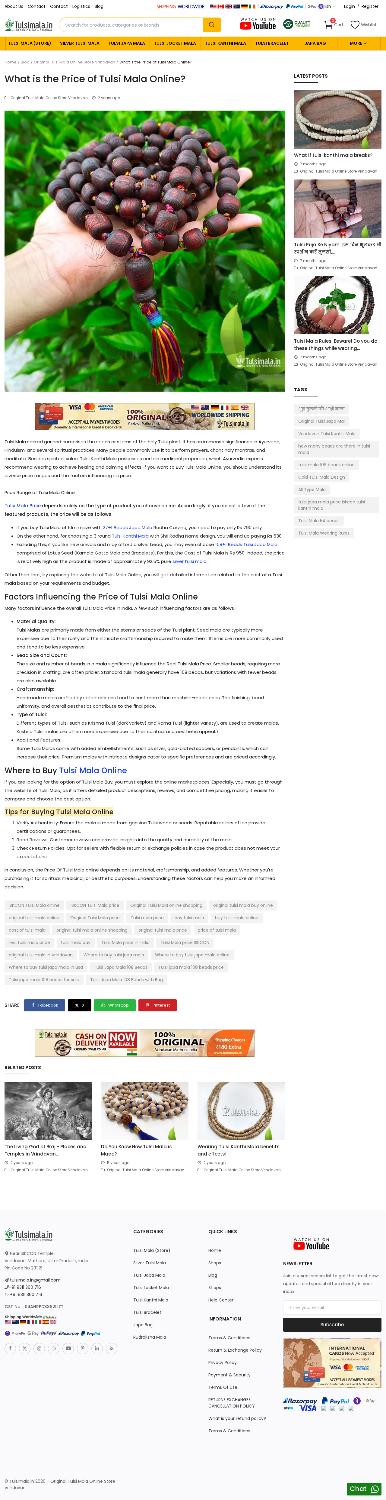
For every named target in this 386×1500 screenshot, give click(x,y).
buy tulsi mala (189, 918)
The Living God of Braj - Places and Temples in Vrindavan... (46, 1150)
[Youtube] (68, 1348)
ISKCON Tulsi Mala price (95, 905)
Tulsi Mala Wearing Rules (324, 533)
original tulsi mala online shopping (92, 930)
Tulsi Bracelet (272, 43)
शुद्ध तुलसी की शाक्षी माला (321, 409)
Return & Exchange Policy (235, 1350)
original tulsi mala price (162, 930)
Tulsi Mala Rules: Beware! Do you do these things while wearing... (335, 344)
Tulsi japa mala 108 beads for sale (44, 980)
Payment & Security (229, 1375)
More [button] (356, 43)
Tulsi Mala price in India (125, 942)
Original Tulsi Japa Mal (321, 421)
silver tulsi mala (189, 561)
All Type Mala (312, 490)
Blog (99, 6)
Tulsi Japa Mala (126, 43)
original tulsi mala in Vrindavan (41, 955)
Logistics (81, 6)
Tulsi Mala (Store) (29, 43)
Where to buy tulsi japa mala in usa (46, 967)
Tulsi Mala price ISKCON (184, 942)
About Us (14, 6)
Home (11, 62)
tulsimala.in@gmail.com (35, 1280)
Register (370, 6)
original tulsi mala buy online (243, 905)
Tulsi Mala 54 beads (319, 521)
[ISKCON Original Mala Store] (296, 24)
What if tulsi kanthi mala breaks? (333, 155)
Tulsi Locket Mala (175, 43)
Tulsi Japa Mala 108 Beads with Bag (126, 980)
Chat (358, 1488)
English (324, 6)
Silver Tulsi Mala (80, 43)
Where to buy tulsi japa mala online (192, 955)
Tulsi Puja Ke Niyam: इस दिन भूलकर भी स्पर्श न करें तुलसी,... (337, 248)
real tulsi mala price (29, 942)
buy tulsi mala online (236, 918)
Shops (214, 1263)
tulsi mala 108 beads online (326, 465)
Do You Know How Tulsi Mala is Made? (136, 1150)
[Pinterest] (82, 1348)
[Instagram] (39, 1348)
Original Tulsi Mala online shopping (166, 905)
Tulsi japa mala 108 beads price (191, 967)
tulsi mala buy (75, 942)
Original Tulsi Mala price (95, 918)
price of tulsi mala (217, 930)
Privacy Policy (222, 1362)
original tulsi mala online (34, 918)
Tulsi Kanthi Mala (225, 43)
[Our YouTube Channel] (258, 24)
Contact (37, 6)
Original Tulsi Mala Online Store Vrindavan (74, 62)
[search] (211, 25)
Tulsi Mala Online (93, 770)
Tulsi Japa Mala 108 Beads (120, 967)
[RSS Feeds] (111, 1348)
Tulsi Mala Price (23, 506)
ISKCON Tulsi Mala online (34, 905)
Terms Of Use (222, 1387)
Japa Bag (315, 43)
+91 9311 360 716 (25, 1287)
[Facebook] (10, 1348)
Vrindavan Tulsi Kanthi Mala (327, 434)
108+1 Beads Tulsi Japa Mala (246, 544)
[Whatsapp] (53, 1348)
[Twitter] (24, 1348)
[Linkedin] (97, 1348)
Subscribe (332, 1324)
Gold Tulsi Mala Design (321, 477)
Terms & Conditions (229, 1338)
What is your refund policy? (237, 1418)
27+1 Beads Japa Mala (127, 527)
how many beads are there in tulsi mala (334, 449)
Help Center (220, 1300)
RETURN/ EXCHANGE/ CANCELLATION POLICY (231, 1403)
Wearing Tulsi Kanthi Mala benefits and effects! (239, 1150)
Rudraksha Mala (149, 1337)
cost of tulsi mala (27, 930)
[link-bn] (145, 416)
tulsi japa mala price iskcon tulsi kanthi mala (331, 505)
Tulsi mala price (147, 918)
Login (349, 6)
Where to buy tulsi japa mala (114, 955)
